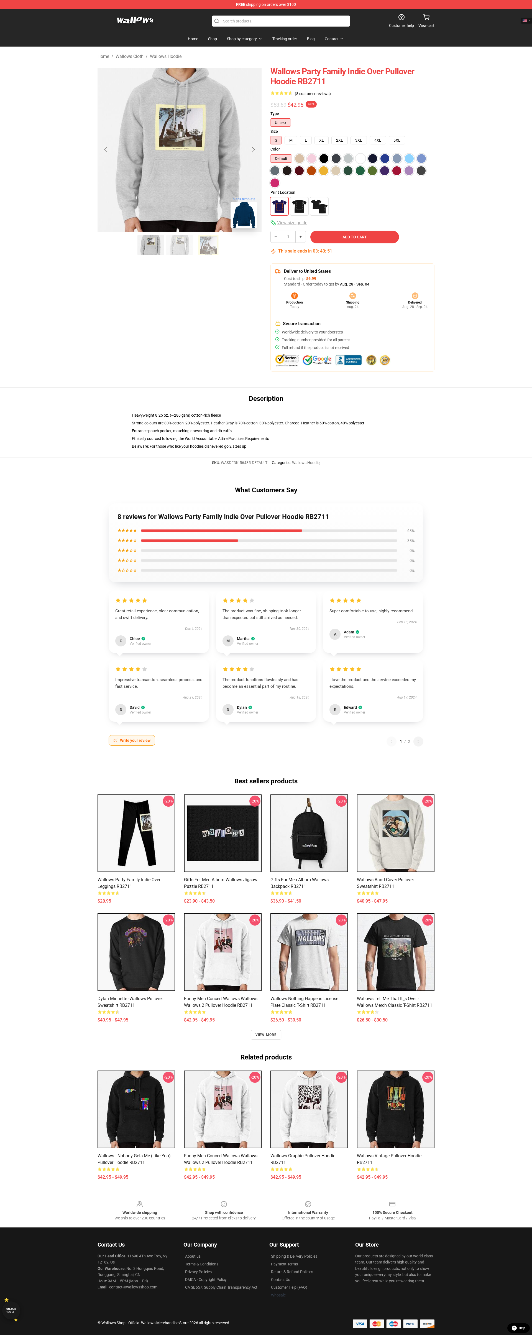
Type (274, 113)
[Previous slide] (106, 150)
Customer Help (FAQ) (289, 1287)
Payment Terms (284, 1264)
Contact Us (280, 1279)
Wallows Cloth (130, 56)
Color (275, 149)
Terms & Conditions (201, 1264)
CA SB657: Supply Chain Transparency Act (221, 1287)
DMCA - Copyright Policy (206, 1279)
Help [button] (522, 1328)
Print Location (282, 192)
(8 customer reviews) (313, 93)
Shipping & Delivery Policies (294, 1256)
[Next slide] (253, 150)
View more (266, 1035)
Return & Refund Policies (292, 1272)
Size (274, 131)
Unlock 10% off (11, 1310)
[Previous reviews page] (392, 742)
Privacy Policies (198, 1272)
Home (103, 56)
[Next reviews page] (418, 742)
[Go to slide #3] (208, 245)
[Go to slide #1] (150, 245)
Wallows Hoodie (165, 56)
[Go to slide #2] (179, 245)
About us (193, 1256)
